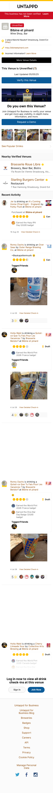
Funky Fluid (16, 206)
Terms (26, 747)
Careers (26, 737)
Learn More (31, 53)
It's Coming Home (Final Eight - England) (25, 202)
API (26, 742)
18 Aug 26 (14, 232)
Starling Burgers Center (28, 179)
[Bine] (37, 415)
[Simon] (27, 320)
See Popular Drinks (12, 146)
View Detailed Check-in (30, 232)
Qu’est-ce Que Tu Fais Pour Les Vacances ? (26, 336)
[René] (32, 577)
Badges (26, 722)
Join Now (36, 689)
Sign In (17, 689)
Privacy (26, 752)
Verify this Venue (26, 80)
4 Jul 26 (13, 313)
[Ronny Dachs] (27, 415)
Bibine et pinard (33, 206)
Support (26, 732)
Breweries (26, 717)
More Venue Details (27, 60)
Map (8, 42)
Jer (12, 201)
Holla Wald (15, 333)
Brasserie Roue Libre (26, 164)
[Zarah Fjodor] (21, 320)
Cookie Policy (26, 757)
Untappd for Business (26, 705)
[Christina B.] (21, 577)
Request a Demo (26, 121)
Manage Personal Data (26, 766)
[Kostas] (32, 415)
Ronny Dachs (17, 244)
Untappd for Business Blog (26, 711)
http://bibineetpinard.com (16, 48)
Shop (26, 727)
